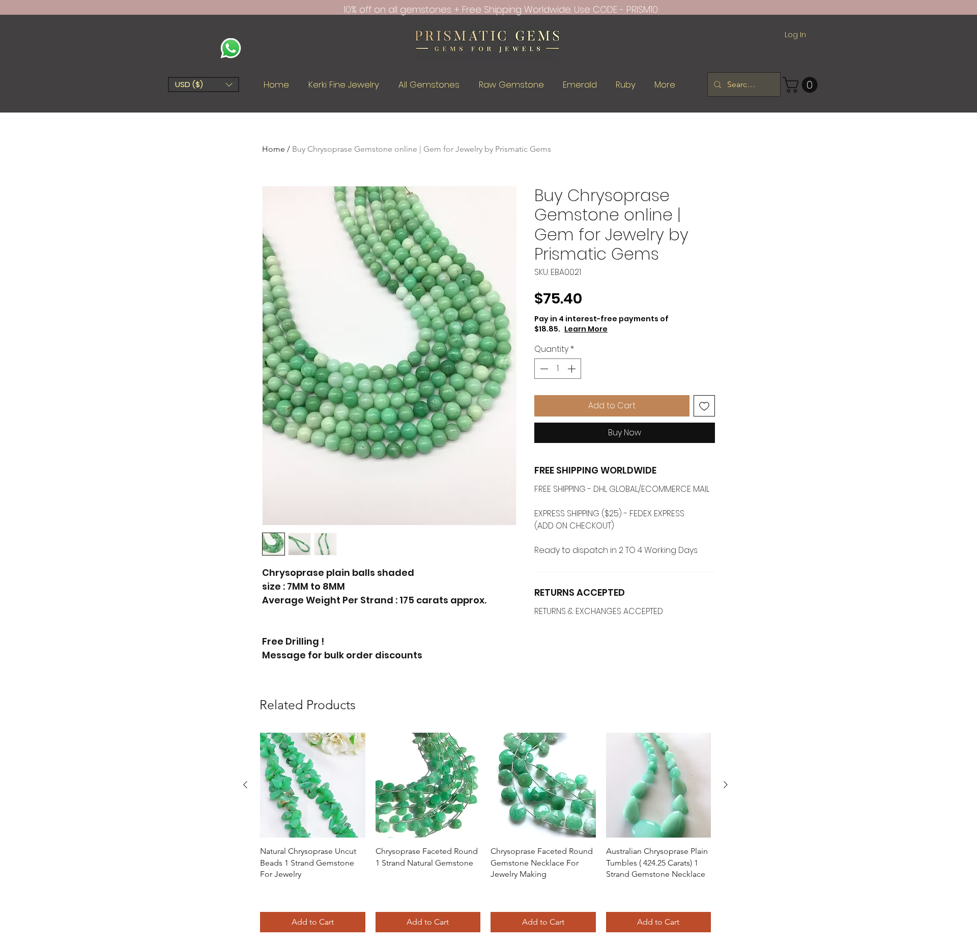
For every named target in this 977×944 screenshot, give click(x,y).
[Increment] (572, 368)
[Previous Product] (245, 785)
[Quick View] (312, 785)
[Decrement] (543, 368)
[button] (203, 84)
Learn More (586, 329)
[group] (485, 832)
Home (273, 149)
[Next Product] (726, 785)
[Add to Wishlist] (704, 406)
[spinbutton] (557, 368)
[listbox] (203, 84)
